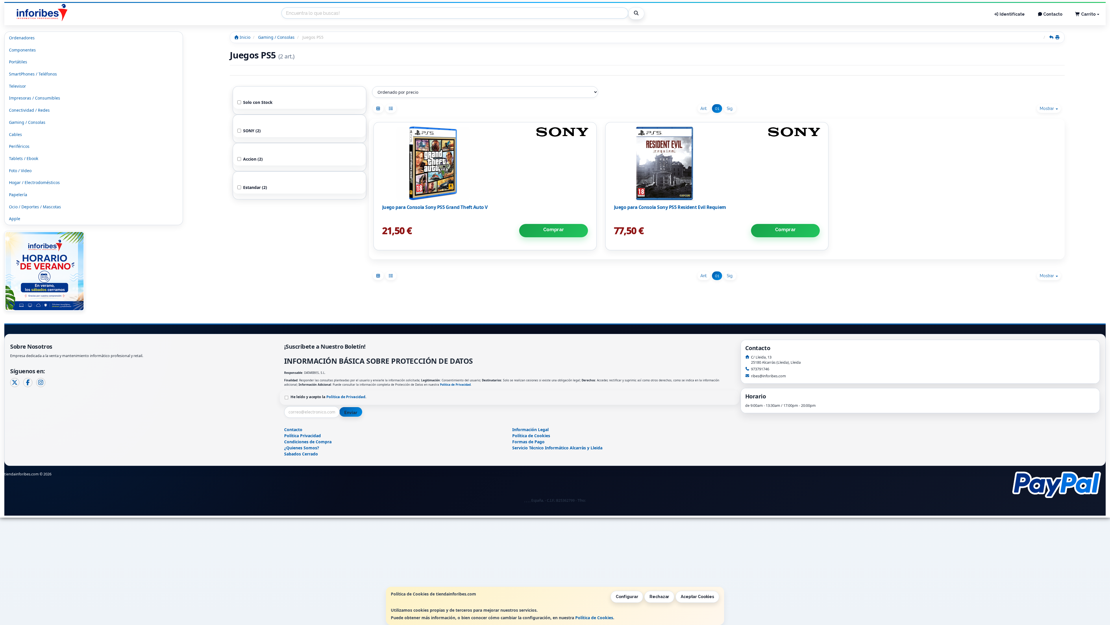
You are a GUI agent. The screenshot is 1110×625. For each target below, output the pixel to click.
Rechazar (659, 596)
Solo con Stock (258, 102)
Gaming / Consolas (27, 122)
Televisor (17, 86)
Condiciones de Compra (308, 441)
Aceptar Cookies (697, 596)
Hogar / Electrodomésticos (34, 182)
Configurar (627, 596)
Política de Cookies (594, 617)
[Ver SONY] (717, 163)
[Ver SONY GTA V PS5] (485, 163)
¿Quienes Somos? (301, 448)
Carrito (1088, 14)
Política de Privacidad (455, 385)
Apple (14, 218)
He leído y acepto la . (329, 396)
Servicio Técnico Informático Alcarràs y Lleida (557, 448)
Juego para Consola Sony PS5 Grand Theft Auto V (435, 207)
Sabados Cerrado (301, 454)
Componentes (22, 50)
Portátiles (18, 62)
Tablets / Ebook (23, 158)
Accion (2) (253, 159)
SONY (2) (252, 130)
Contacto (1052, 14)
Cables (15, 134)
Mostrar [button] (1047, 108)
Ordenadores (22, 38)
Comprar (553, 229)
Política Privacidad (302, 435)
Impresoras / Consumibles (34, 98)
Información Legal (530, 429)
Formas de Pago (528, 441)
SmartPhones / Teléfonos (33, 74)
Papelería (18, 194)
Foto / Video (20, 170)
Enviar (350, 412)
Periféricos (19, 146)
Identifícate (1012, 14)
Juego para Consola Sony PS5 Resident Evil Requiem (670, 207)
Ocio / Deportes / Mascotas (35, 206)
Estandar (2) (255, 187)
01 (717, 108)
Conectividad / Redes (29, 110)
